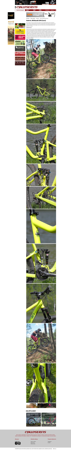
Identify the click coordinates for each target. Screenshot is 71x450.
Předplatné (47, 10)
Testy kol (37, 18)
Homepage (27, 18)
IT (51, 448)
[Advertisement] (20, 17)
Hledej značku (40, 10)
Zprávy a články (27, 10)
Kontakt (52, 10)
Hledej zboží (34, 10)
